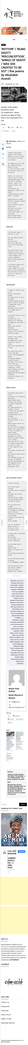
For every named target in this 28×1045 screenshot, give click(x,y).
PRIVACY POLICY (6, 1015)
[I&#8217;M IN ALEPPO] (10, 755)
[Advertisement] (14, 891)
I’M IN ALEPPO (9, 757)
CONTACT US (5, 1002)
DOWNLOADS (5, 1006)
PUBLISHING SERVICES (8, 1023)
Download (21, 851)
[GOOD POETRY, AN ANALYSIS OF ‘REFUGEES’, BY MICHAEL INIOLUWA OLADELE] (20, 741)
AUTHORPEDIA (14, 960)
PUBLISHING (5, 1011)
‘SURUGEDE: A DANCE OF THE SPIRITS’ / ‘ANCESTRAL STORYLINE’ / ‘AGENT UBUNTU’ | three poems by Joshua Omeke (10, 743)
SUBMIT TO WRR (6, 1019)
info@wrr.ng (15, 702)
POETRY (3, 44)
